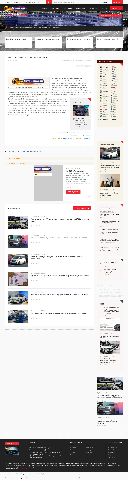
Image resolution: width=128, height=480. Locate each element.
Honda (115, 76)
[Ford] (112, 74)
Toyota (114, 112)
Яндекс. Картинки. (86, 135)
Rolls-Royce (115, 100)
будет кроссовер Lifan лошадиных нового (29, 151)
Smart (114, 105)
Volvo (114, 116)
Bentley (104, 74)
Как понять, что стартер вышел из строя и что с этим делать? (111, 271)
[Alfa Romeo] (101, 67)
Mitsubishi (105, 109)
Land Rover (105, 91)
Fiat (115, 72)
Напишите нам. (87, 138)
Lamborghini (105, 96)
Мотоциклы (111, 457)
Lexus (104, 94)
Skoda (114, 103)
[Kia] (112, 88)
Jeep (115, 83)
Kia (115, 88)
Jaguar (115, 85)
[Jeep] (112, 83)
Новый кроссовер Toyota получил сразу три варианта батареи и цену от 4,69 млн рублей (109, 249)
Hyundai (116, 78)
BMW (104, 76)
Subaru (114, 107)
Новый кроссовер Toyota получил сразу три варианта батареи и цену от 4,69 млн (59, 294)
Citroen (104, 88)
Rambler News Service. (86, 132)
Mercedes (105, 105)
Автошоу (72, 452)
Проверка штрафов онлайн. (108, 119)
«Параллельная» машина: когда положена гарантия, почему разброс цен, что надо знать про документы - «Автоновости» (112, 310)
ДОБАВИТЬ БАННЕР (18, 14)
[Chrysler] (101, 83)
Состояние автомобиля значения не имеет (109, 337)
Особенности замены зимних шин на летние (110, 263)
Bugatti (104, 78)
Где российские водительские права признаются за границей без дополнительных (60, 276)
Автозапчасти (74, 450)
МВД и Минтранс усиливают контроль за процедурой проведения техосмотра (58, 313)
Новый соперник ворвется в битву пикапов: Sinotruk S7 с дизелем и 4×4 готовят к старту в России (18, 39)
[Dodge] (112, 67)
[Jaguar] (112, 85)
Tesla (114, 109)
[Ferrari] (112, 69)
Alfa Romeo (105, 67)
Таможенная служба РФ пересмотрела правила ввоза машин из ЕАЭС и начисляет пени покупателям (79, 39)
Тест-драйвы (111, 450)
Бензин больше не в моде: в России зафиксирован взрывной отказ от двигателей (59, 238)
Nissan (104, 112)
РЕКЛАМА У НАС (113, 447)
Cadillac (104, 81)
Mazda (104, 103)
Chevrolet (105, 85)
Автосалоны (89, 447)
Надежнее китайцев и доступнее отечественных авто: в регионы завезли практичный (57, 258)
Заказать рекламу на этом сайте (110, 15)
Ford (115, 74)
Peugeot (115, 94)
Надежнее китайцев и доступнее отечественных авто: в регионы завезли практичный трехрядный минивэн (109, 231)
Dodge (115, 67)
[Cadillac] (101, 81)
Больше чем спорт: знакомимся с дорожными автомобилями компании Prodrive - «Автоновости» (35, 27)
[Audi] (101, 72)
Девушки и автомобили (114, 454)
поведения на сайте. (67, 138)
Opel (114, 91)
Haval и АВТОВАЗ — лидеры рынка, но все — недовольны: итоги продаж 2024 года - (108, 360)
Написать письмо (12, 443)
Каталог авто (112, 452)
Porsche (115, 96)
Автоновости (79, 60)
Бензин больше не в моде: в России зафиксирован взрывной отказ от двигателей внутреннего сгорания (109, 39)
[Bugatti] (101, 78)
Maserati (105, 100)
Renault (115, 98)
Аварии (72, 454)
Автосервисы (90, 450)
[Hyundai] (112, 78)
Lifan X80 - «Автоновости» (75, 171)
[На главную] (15, 8)
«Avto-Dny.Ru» (23, 468)
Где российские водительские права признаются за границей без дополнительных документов (109, 241)
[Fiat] (112, 72)
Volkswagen (105, 116)
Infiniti (115, 81)
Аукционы (89, 454)
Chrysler (104, 83)
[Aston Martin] (101, 69)
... (5, 471)
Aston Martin (105, 69)
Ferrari (116, 69)
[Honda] (112, 76)
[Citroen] (101, 88)
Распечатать (87, 60)
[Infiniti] (112, 81)
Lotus (104, 98)
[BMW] (101, 76)
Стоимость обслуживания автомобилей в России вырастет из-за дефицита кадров (49, 39)
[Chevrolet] (101, 85)
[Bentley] (101, 74)
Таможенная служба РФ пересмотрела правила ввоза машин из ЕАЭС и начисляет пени (60, 220)
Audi (104, 72)
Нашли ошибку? (82, 66)
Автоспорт (89, 452)
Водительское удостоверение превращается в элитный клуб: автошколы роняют (109, 193)
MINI (104, 107)
